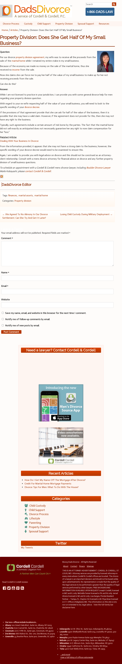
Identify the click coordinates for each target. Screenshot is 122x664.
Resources (104, 23)
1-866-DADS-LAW (100, 12)
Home (5, 30)
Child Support (44, 23)
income (16, 69)
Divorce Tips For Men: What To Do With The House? (52, 487)
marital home (18, 60)
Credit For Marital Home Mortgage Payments (48, 483)
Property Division (64, 23)
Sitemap (90, 566)
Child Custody (37, 505)
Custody (28, 23)
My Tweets (27, 547)
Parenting (35, 522)
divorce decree (32, 107)
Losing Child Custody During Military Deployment (86, 214)
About (65, 566)
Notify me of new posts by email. (22, 325)
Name (5, 272)
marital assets (26, 195)
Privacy (82, 566)
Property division (22, 200)
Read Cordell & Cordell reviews (15, 582)
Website (5, 299)
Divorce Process (11, 23)
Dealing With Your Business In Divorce (19, 141)
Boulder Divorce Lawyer (98, 167)
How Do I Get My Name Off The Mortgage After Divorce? (55, 480)
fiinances (12, 195)
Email (4, 286)
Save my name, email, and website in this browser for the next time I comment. (45, 313)
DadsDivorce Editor (16, 184)
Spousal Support (86, 23)
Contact (73, 566)
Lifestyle (34, 518)
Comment (7, 238)
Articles (14, 30)
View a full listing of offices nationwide (76, 657)
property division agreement (30, 57)
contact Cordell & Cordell (38, 171)
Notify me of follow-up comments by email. (27, 319)
